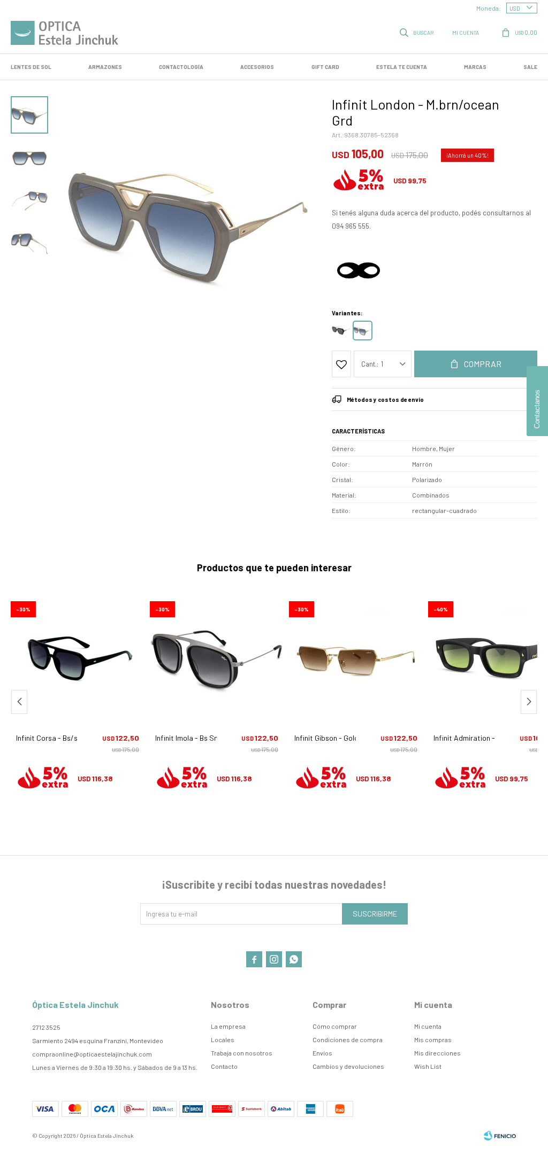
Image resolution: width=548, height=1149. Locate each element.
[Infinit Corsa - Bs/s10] (77, 657)
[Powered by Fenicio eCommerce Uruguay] (500, 1136)
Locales (222, 1039)
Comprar (482, 364)
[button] (417, 32)
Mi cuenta (428, 1026)
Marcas (475, 67)
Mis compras (433, 1039)
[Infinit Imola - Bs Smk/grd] (217, 657)
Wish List (428, 1066)
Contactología (181, 67)
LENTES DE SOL (31, 67)
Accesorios (257, 67)
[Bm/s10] (341, 330)
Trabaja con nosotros (241, 1053)
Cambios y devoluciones (348, 1066)
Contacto (224, 1066)
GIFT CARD (325, 67)
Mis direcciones (437, 1053)
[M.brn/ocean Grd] (362, 330)
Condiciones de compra (348, 1039)
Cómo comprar (335, 1026)
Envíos (322, 1053)
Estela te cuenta (401, 67)
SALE (530, 67)
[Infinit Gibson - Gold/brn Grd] (356, 657)
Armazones (105, 67)
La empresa (228, 1026)
